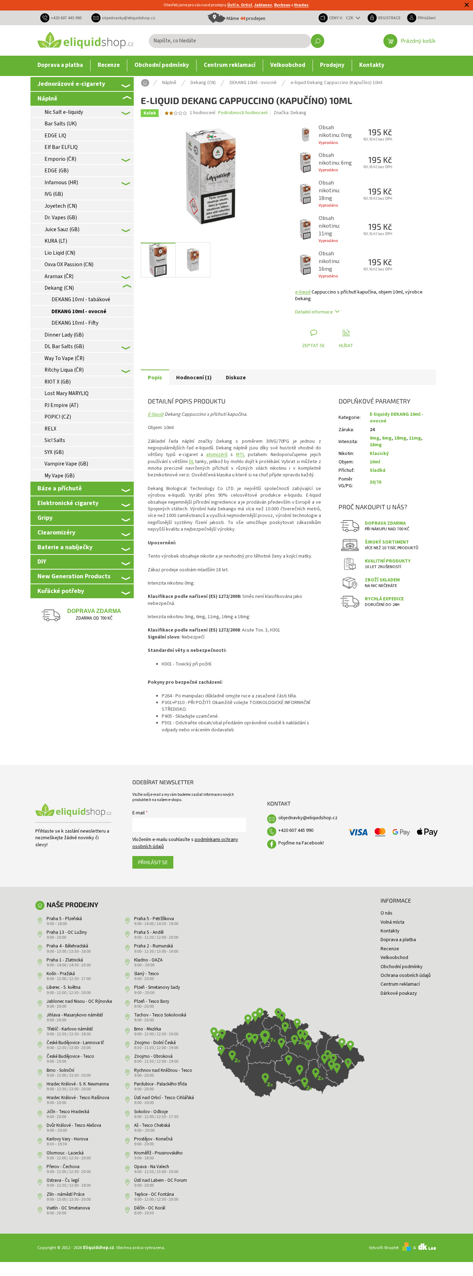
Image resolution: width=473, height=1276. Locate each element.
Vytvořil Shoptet (384, 1247)
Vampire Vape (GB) (66, 464)
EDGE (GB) (56, 170)
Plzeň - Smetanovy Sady (157, 987)
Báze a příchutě (59, 488)
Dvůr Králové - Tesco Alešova (74, 1125)
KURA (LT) (55, 241)
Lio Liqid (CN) (59, 253)
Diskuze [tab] (236, 377)
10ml (375, 461)
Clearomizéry (56, 532)
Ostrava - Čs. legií (63, 1180)
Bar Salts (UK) (60, 123)
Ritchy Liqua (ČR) (64, 370)
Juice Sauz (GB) (61, 229)
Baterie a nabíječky (64, 547)
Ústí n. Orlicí (239, 5)
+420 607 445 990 (295, 830)
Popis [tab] (155, 377)
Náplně (47, 98)
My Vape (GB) (59, 476)
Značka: (289, 112)
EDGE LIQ (55, 135)
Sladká (377, 470)
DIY (41, 561)
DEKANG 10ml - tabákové (80, 299)
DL (191, 461)
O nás (386, 913)
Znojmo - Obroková (153, 1056)
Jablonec (263, 5)
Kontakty (390, 930)
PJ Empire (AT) (61, 405)
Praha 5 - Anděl (149, 932)
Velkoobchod (394, 957)
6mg (386, 438)
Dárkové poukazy (399, 993)
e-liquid (303, 292)
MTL (240, 454)
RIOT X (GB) (57, 382)
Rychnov (282, 5)
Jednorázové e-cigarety (71, 83)
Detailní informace (314, 312)
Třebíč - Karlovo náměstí (70, 1029)
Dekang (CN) (59, 288)
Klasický (379, 453)
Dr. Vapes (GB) (60, 217)
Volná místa (392, 922)
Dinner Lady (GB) (64, 335)
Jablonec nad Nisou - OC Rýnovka (79, 1001)
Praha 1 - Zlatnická (65, 960)
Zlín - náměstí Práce (65, 1194)
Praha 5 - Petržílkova (154, 919)
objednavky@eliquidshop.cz (308, 817)
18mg (400, 438)
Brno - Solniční (60, 1070)
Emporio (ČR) (60, 159)
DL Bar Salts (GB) (64, 346)
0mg (374, 438)
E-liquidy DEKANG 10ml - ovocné (396, 418)
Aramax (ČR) (59, 276)
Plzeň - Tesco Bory (151, 1001)
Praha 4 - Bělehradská (67, 946)
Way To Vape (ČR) (64, 358)
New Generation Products (73, 576)
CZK (350, 18)
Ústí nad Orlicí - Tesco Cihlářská (164, 1098)
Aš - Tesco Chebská (152, 1125)
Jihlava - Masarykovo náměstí (75, 1015)
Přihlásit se (153, 862)
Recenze (390, 948)
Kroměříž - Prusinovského (158, 1153)
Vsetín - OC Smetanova (68, 1208)
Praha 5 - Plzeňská (64, 919)
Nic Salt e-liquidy (63, 112)
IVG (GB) (53, 194)
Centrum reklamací (400, 984)
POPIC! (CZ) (57, 417)
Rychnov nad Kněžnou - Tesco (163, 1070)
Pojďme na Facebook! (301, 843)
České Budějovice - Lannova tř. (75, 1043)
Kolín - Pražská (61, 974)
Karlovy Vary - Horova (67, 1139)
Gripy (45, 517)
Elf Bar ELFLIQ (61, 147)
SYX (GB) (54, 452)
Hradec (301, 5)
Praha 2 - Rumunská (153, 946)
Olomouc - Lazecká (65, 1153)
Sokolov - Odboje (151, 1112)
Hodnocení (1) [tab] (194, 377)
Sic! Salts (54, 440)
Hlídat (346, 345)
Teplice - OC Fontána (154, 1194)
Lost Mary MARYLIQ (66, 393)
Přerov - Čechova (63, 1167)
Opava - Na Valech (151, 1167)
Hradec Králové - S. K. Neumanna (78, 1084)
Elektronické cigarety (67, 503)
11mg (415, 438)
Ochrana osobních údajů (406, 975)
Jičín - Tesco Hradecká (68, 1112)
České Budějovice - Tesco (70, 1056)
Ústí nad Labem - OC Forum (160, 1180)
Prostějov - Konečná (153, 1139)
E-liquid (156, 414)
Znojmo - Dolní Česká (155, 1043)
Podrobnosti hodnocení (242, 113)
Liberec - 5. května (64, 987)
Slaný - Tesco (146, 974)
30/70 (375, 482)
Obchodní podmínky (402, 966)
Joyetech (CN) (60, 206)
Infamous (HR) (61, 182)
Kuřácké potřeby (60, 590)
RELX (50, 429)
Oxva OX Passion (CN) (68, 264)
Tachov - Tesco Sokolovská (160, 1015)
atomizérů (217, 454)
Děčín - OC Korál (149, 1208)
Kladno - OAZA (148, 960)
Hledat (317, 41)
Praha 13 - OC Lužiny (67, 932)
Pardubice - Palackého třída (160, 1084)
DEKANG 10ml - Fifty (74, 323)
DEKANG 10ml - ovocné (78, 311)
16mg (376, 444)
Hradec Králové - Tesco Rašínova (78, 1098)
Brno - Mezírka (147, 1029)
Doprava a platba (398, 939)
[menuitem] (60, 65)
